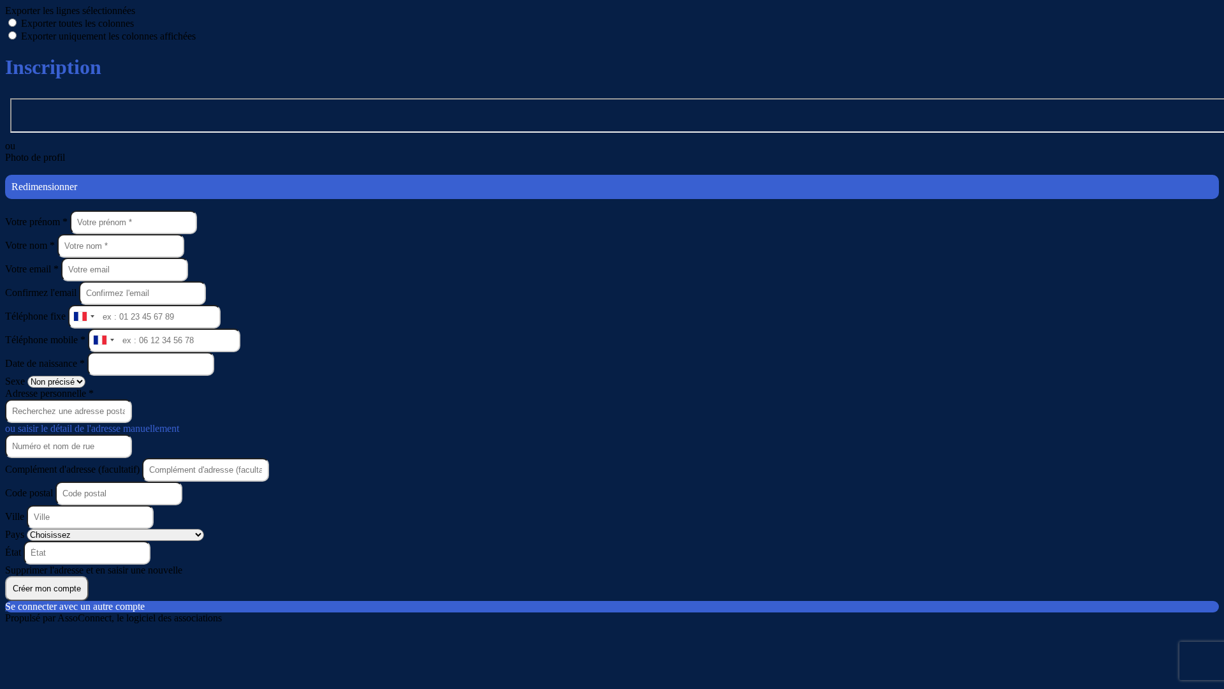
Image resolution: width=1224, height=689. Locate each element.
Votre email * (33, 268)
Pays (16, 534)
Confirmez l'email (40, 292)
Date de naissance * (46, 363)
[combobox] (83, 317)
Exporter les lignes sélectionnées (70, 10)
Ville (16, 516)
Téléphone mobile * (46, 339)
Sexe (16, 381)
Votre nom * (31, 245)
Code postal (29, 492)
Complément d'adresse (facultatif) (73, 469)
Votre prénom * (37, 221)
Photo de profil (35, 157)
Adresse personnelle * (49, 393)
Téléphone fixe (36, 316)
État (14, 552)
